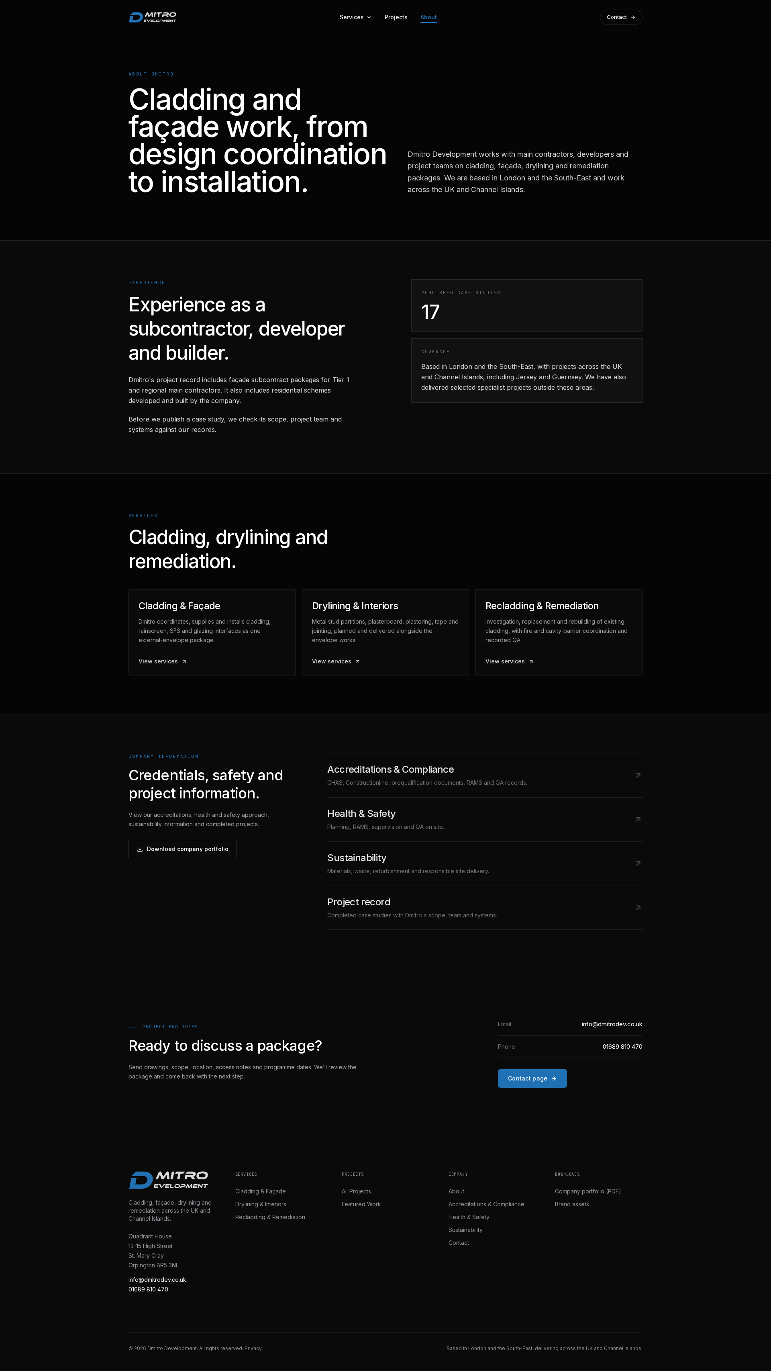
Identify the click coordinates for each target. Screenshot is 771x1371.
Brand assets (572, 1204)
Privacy (253, 1348)
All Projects (356, 1191)
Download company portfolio (187, 848)
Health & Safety (469, 1216)
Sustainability (466, 1229)
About (428, 17)
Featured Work (361, 1204)
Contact (617, 17)
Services (352, 17)
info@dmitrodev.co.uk (157, 1279)
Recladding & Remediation (270, 1216)
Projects (396, 17)
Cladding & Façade (260, 1191)
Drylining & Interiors (260, 1204)
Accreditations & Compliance (486, 1204)
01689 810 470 (148, 1289)
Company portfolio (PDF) (588, 1191)
